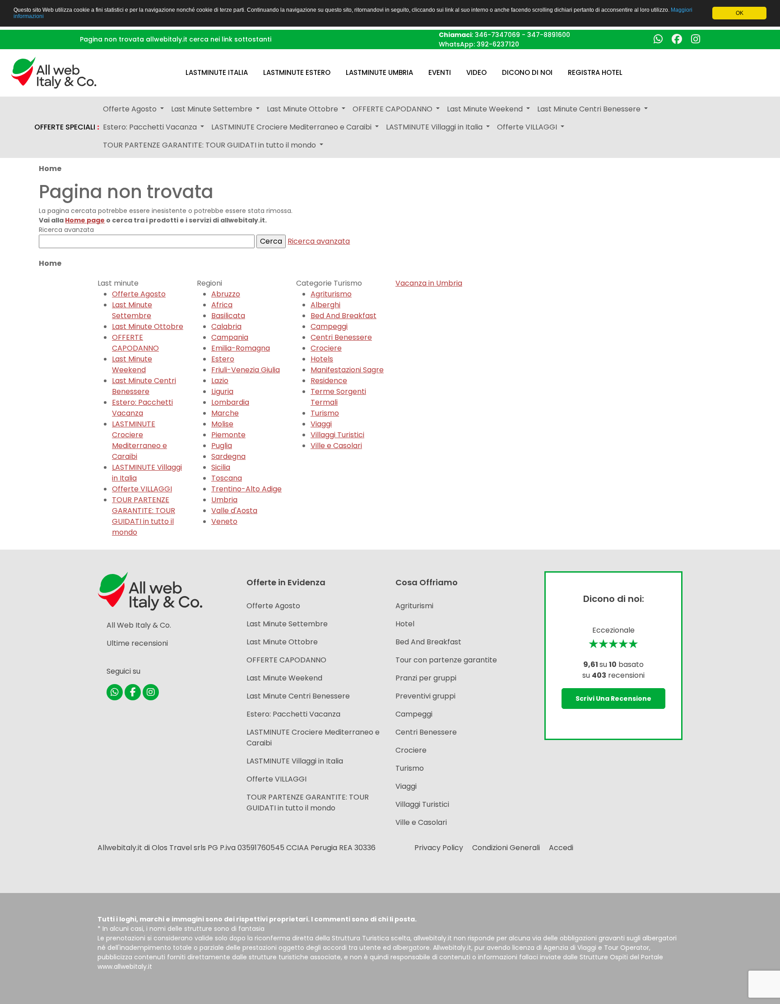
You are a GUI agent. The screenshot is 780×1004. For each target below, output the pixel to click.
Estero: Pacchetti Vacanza (142, 407)
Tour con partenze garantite (446, 660)
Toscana (226, 478)
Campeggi (329, 326)
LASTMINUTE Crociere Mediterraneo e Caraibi (139, 440)
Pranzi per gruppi (425, 678)
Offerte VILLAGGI (142, 489)
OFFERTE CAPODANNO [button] (393, 109)
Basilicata (228, 315)
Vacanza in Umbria (428, 283)
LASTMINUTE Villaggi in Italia (294, 761)
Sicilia (220, 467)
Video (476, 72)
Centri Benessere (341, 337)
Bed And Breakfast (343, 315)
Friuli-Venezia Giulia (245, 370)
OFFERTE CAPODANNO (135, 342)
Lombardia (230, 402)
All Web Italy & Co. (139, 625)
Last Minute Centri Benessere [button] (589, 109)
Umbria (224, 500)
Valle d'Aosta (234, 510)
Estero (222, 359)
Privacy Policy (438, 847)
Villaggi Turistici (337, 435)
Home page (85, 220)
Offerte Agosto (139, 294)
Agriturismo (331, 294)
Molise (222, 424)
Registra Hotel (595, 72)
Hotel (404, 624)
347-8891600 (548, 34)
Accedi (561, 847)
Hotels (322, 359)
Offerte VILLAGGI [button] (528, 127)
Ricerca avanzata (319, 241)
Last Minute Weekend (132, 364)
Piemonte (228, 435)
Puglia (221, 445)
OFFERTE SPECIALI (66, 127)
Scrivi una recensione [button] (613, 698)
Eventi (439, 72)
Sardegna (228, 456)
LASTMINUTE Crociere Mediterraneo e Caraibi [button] (292, 127)
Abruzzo (225, 294)
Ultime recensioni (137, 643)
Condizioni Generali (506, 847)
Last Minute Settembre (132, 310)
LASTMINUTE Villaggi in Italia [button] (435, 127)
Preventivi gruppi (425, 696)
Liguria (222, 391)
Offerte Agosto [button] (130, 109)
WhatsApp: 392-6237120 (479, 44)
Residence (329, 380)
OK (739, 13)
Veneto (224, 521)
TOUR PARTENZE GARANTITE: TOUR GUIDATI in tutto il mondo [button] (210, 145)
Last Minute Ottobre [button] (303, 109)
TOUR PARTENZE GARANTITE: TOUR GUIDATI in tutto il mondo (143, 516)
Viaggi (321, 424)
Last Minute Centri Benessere (144, 386)
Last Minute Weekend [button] (486, 109)
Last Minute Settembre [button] (212, 109)
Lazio (219, 380)
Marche (225, 413)
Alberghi (325, 305)
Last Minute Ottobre (147, 326)
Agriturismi (414, 606)
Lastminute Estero (296, 72)
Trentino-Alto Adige (246, 489)
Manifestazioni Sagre (347, 370)
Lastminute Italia (217, 72)
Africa (221, 305)
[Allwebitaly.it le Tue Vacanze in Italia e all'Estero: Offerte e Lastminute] (54, 72)
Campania (229, 337)
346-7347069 (497, 34)
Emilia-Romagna (240, 348)
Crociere (326, 348)
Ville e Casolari (336, 445)
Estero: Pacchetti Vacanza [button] (151, 127)
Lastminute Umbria (379, 72)
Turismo (325, 413)
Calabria (226, 326)
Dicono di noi (527, 72)
